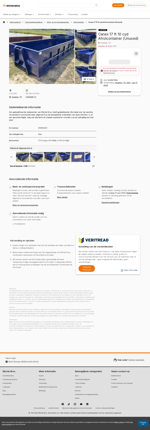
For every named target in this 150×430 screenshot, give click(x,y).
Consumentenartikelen (82, 380)
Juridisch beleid (53, 408)
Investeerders (7, 383)
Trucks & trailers (80, 383)
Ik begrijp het (143, 423)
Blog (4, 391)
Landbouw (78, 387)
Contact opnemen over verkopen (122, 383)
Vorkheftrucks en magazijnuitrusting (86, 395)
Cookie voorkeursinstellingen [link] (105, 408)
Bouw (77, 376)
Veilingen (28, 14)
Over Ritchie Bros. (8, 376)
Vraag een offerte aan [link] (86, 268)
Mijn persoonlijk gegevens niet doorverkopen (77, 408)
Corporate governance (10, 380)
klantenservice (109, 73)
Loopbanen (6, 387)
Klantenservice (116, 376)
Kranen (77, 398)
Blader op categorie (11, 14)
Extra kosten (132, 193)
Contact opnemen (136, 360)
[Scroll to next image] (94, 157)
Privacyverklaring (39, 408)
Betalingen (42, 391)
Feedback (114, 387)
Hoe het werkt (43, 14)
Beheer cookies (119, 422)
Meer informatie (130, 270)
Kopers (41, 376)
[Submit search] (96, 5)
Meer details (62, 197)
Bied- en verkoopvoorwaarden (25, 205)
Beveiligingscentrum (9, 395)
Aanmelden (118, 5)
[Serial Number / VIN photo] (93, 166)
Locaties (84, 14)
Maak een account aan (137, 5)
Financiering (73, 14)
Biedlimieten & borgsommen (48, 387)
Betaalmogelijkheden (110, 202)
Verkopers (42, 380)
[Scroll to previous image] (11, 157)
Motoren (77, 391)
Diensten (58, 14)
